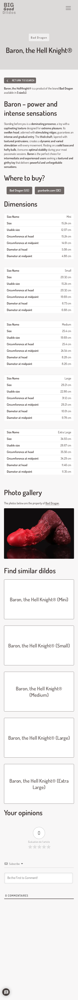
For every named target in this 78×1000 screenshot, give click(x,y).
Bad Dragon (39, 37)
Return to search (22, 80)
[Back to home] (9, 8)
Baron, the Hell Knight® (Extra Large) (39, 783)
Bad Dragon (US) (19, 190)
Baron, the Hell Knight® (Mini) (39, 599)
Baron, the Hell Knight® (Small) (39, 645)
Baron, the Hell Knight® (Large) (39, 738)
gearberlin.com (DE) (49, 190)
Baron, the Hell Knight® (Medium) (39, 691)
